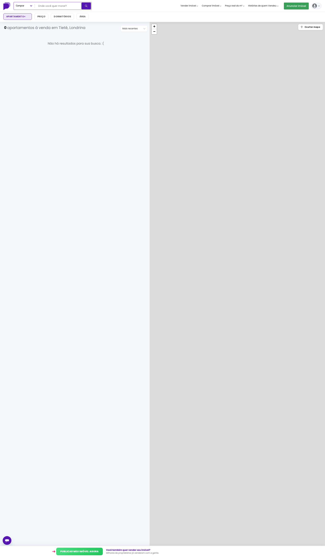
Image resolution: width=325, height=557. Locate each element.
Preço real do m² (233, 5)
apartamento (16, 16)
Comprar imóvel (210, 5)
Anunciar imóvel (296, 6)
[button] (154, 26)
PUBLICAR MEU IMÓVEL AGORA (79, 551)
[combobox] (58, 6)
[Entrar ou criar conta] (316, 6)
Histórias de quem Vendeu (262, 5)
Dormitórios (62, 16)
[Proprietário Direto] (7, 6)
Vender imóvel (188, 5)
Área (82, 16)
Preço (41, 16)
